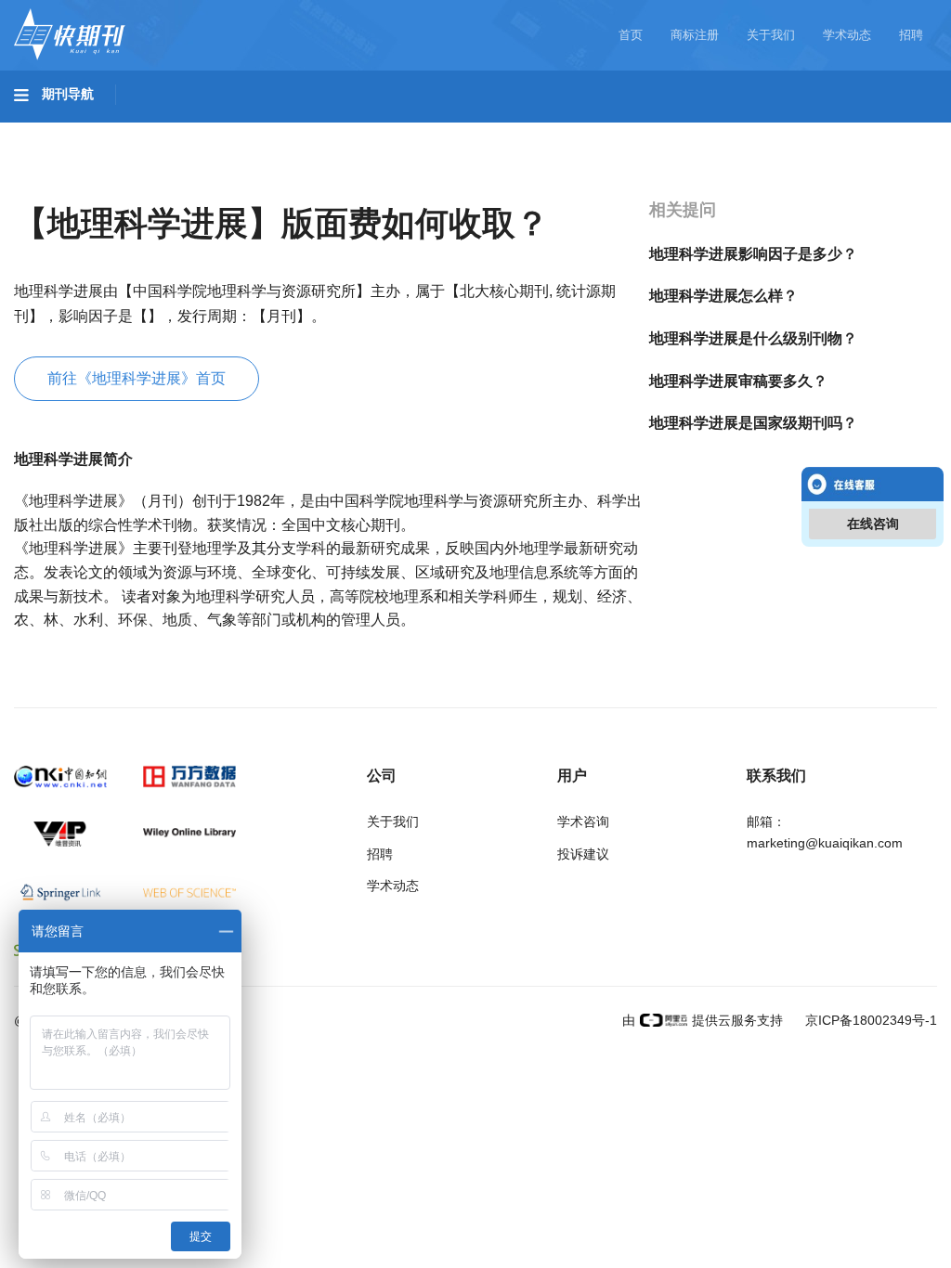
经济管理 (61, 182)
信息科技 (546, 130)
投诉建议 (583, 854)
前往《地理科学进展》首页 (136, 378)
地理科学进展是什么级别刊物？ (753, 338)
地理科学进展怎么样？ (723, 296)
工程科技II (258, 130)
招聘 (911, 35)
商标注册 (695, 35)
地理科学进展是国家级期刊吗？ (753, 423)
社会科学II (850, 130)
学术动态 (847, 35)
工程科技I (158, 130)
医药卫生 (451, 130)
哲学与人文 (647, 130)
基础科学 (61, 130)
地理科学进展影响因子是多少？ (753, 254)
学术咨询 (583, 821)
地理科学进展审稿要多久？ (738, 381)
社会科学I (750, 130)
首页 (631, 35)
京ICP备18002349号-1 (869, 1020)
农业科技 (357, 130)
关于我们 (771, 35)
